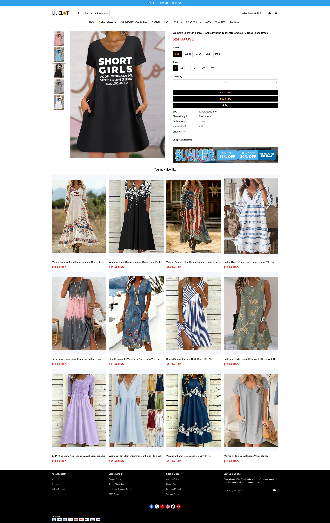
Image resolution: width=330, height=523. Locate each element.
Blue (208, 53)
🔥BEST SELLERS (107, 22)
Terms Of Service (116, 484)
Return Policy (172, 484)
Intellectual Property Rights (120, 489)
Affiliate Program (58, 489)
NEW (91, 22)
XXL (204, 68)
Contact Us (56, 484)
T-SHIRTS (177, 22)
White (188, 53)
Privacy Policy (115, 479)
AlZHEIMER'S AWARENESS (134, 22)
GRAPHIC (220, 22)
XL (195, 68)
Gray (198, 53)
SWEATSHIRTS (193, 22)
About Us (55, 479)
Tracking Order (172, 494)
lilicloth (58, 517)
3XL (213, 68)
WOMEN (156, 22)
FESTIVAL (234, 22)
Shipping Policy (172, 479)
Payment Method (173, 489)
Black (177, 53)
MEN (166, 22)
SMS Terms (114, 494)
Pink (217, 53)
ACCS (208, 22)
